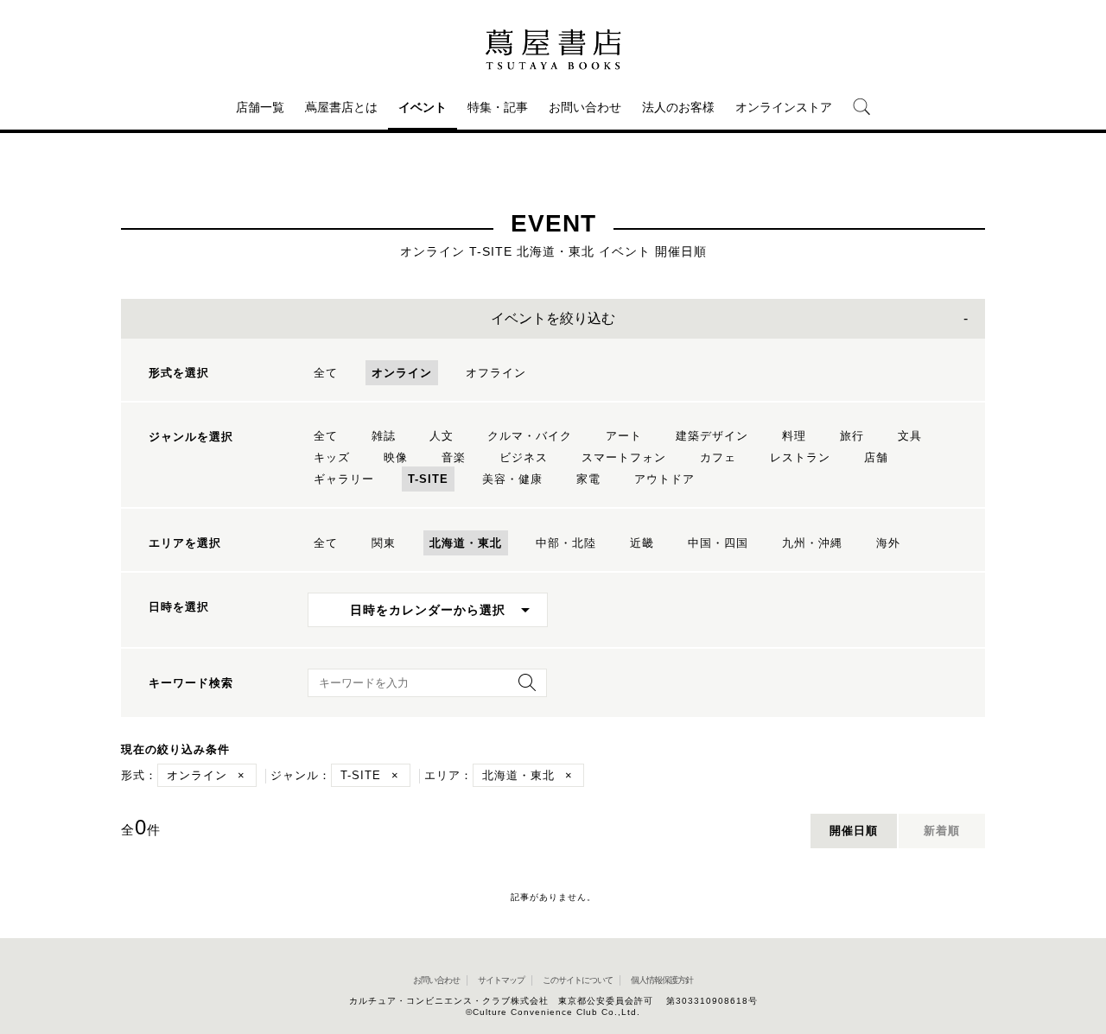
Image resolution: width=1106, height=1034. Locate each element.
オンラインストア (783, 107)
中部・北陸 (566, 542)
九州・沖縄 (812, 542)
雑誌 (384, 435)
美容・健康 (512, 479)
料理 (794, 435)
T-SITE (428, 479)
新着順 (942, 830)
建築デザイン (712, 435)
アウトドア (664, 479)
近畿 (642, 542)
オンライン (402, 372)
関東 (384, 542)
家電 (588, 479)
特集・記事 (497, 107)
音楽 (454, 457)
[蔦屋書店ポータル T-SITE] (553, 49)
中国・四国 (718, 542)
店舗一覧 (260, 107)
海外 (888, 542)
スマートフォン (624, 457)
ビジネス (523, 457)
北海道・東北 (465, 542)
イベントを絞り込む (553, 318)
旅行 (852, 435)
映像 (396, 457)
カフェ (718, 457)
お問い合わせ (585, 107)
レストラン (800, 457)
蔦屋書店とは (341, 107)
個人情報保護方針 (662, 980)
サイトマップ (501, 980)
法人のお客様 (678, 107)
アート (624, 435)
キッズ (332, 457)
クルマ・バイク (529, 435)
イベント (422, 107)
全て (326, 372)
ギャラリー (344, 479)
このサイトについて (578, 980)
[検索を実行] (523, 688)
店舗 (876, 457)
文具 (910, 435)
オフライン (496, 372)
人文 (441, 435)
